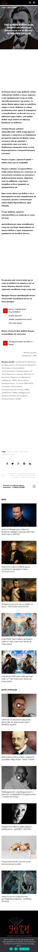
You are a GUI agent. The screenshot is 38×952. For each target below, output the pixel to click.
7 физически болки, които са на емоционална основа (16, 862)
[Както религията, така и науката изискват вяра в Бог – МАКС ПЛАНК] (19, 742)
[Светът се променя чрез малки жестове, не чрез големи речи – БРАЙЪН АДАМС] (19, 705)
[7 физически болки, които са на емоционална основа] (19, 847)
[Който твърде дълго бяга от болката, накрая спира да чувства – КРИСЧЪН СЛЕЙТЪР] (19, 515)
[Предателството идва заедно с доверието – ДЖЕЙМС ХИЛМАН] (19, 813)
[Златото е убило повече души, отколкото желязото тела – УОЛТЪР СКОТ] (19, 552)
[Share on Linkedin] (30, 463)
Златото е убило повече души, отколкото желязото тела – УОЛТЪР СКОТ (16, 569)
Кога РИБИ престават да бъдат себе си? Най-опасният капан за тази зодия (17, 641)
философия (24, 452)
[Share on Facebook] (7, 463)
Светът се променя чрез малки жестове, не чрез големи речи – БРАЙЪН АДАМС (16, 722)
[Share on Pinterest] (24, 463)
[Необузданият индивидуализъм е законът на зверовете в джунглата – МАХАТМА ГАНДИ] (19, 777)
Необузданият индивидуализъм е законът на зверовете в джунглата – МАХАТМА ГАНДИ (18, 794)
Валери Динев (12, 452)
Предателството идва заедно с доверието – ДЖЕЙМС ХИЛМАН (17, 828)
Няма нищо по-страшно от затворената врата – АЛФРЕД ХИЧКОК (16, 899)
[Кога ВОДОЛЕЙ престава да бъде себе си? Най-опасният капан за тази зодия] (19, 662)
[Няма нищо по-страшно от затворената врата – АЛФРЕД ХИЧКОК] (19, 882)
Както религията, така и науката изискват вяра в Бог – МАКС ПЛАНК (18, 758)
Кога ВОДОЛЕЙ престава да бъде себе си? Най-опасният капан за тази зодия (17, 678)
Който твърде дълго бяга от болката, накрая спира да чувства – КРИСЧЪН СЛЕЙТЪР (18, 531)
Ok (11, 949)
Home (3, 7)
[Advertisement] (19, 72)
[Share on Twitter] (12, 463)
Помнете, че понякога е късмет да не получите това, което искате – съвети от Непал (21, 475)
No (16, 949)
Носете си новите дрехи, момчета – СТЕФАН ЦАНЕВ (14, 486)
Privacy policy (24, 949)
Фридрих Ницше (9, 454)
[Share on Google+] (18, 463)
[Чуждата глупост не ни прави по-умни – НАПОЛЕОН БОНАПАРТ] (19, 589)
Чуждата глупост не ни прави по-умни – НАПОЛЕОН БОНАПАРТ (17, 605)
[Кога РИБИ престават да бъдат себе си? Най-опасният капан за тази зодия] (19, 624)
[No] (35, 944)
